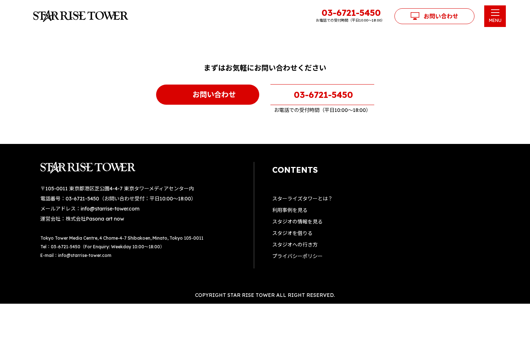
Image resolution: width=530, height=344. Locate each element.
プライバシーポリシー (297, 256)
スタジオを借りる (292, 233)
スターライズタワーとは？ (302, 198)
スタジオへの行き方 (295, 244)
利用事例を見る (290, 210)
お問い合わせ (441, 16)
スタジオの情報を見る (297, 221)
